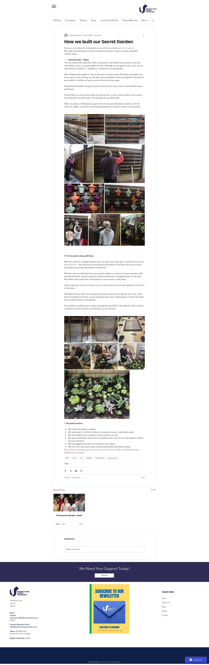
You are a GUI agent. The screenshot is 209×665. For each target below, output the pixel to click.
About (164, 598)
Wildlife (89, 458)
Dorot (93, 20)
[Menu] (57, 6)
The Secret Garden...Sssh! (69, 515)
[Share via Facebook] (65, 471)
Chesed (83, 20)
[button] (153, 20)
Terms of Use (106, 662)
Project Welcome (129, 20)
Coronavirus (70, 20)
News (164, 607)
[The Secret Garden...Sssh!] (69, 502)
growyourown (113, 458)
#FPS (67, 458)
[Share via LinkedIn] (76, 471)
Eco (81, 458)
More (144, 20)
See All (153, 490)
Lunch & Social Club (109, 20)
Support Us (166, 602)
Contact (165, 615)
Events (164, 611)
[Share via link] (81, 471)
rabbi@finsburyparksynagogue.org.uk (23, 627)
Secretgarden (100, 458)
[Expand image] (75, 129)
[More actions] (143, 35)
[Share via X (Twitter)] (71, 471)
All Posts (57, 20)
